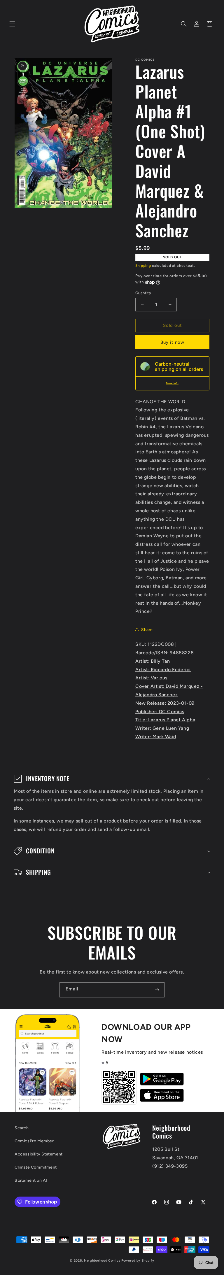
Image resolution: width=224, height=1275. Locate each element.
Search (22, 1127)
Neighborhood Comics (102, 1260)
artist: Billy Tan (152, 661)
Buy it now (172, 342)
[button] (12, 23)
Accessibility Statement (39, 1154)
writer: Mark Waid (155, 736)
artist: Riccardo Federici (163, 669)
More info (172, 383)
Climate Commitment (36, 1167)
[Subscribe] (157, 989)
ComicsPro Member (34, 1141)
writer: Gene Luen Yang (162, 728)
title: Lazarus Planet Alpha (165, 719)
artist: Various (151, 678)
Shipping (143, 266)
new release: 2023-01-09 (165, 703)
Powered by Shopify (137, 1260)
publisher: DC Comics (159, 711)
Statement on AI (31, 1180)
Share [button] (147, 629)
